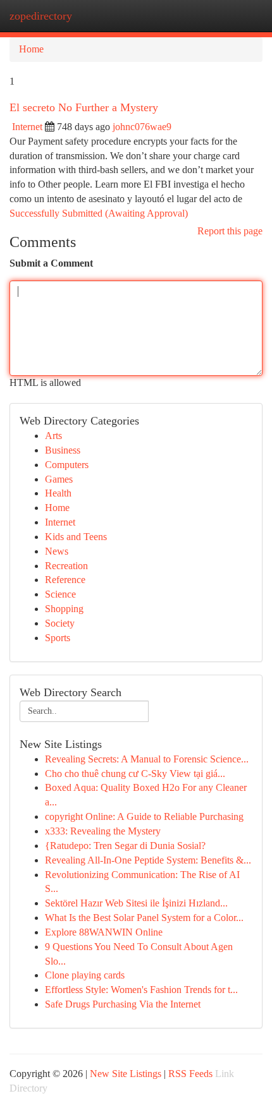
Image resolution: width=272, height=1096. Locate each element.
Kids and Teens (76, 536)
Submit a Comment (51, 263)
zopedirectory (40, 15)
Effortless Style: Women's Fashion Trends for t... (141, 989)
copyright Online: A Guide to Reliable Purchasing (144, 816)
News (56, 551)
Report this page (230, 231)
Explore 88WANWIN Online (104, 932)
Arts (53, 435)
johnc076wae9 (142, 126)
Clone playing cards (85, 975)
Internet (27, 126)
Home (31, 49)
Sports (57, 637)
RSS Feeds (190, 1073)
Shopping (64, 608)
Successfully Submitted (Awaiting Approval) (98, 213)
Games (59, 479)
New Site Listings (125, 1073)
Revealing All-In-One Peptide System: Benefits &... (148, 860)
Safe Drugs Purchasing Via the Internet (123, 1004)
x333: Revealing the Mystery (103, 831)
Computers (67, 464)
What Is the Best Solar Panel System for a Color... (144, 917)
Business (62, 450)
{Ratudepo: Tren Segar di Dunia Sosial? (125, 845)
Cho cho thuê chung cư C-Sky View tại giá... (135, 773)
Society (60, 623)
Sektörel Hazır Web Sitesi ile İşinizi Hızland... (136, 903)
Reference (65, 579)
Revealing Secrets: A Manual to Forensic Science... (147, 759)
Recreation (66, 565)
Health (58, 493)
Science (60, 594)
